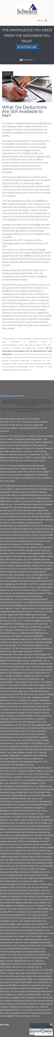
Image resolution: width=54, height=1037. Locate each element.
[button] (41, 20)
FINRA (33, 400)
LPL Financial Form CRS (12, 395)
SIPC (37, 400)
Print (7, 73)
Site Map (4, 1024)
